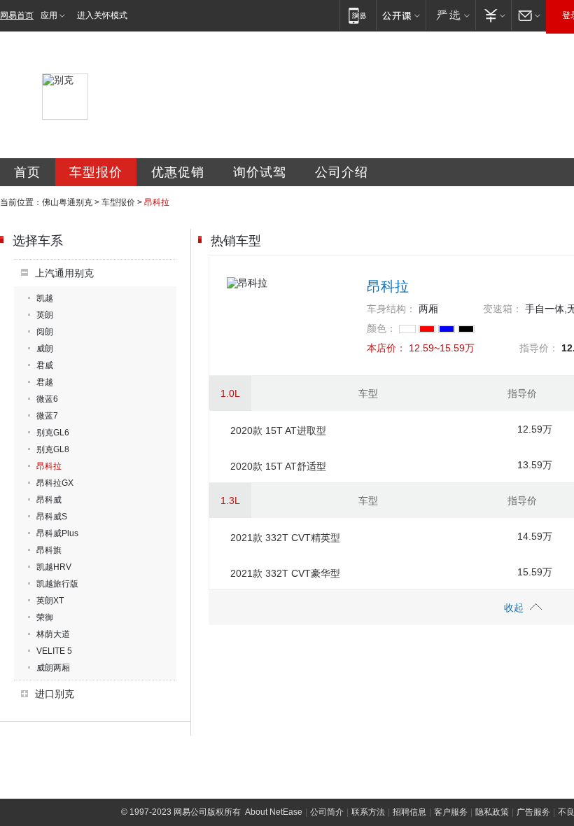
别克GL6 (52, 433)
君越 (44, 382)
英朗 (44, 315)
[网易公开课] (401, 15)
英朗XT (50, 601)
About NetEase (273, 812)
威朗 (44, 349)
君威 (44, 365)
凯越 (44, 298)
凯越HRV (53, 567)
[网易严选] (450, 15)
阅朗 (44, 332)
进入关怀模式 (102, 15)
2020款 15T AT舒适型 (278, 466)
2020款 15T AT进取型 (278, 430)
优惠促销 (177, 172)
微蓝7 (47, 416)
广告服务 (533, 812)
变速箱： (502, 308)
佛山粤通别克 (67, 202)
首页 (27, 172)
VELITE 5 (54, 651)
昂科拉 (49, 466)
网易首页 (17, 15)
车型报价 (95, 172)
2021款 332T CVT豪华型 (285, 573)
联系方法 (368, 812)
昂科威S (51, 517)
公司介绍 (341, 172)
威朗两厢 (53, 668)
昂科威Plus (57, 533)
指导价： (539, 348)
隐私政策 (492, 812)
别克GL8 (52, 449)
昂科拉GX (55, 483)
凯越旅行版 (57, 584)
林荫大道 (53, 634)
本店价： (386, 348)
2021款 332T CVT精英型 (285, 537)
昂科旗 (49, 550)
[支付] (493, 15)
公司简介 (327, 812)
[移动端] (357, 15)
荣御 (44, 617)
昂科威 (49, 500)
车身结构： (391, 308)
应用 (49, 15)
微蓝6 (47, 399)
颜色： (381, 328)
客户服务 (451, 812)
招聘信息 (409, 812)
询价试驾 (259, 172)
